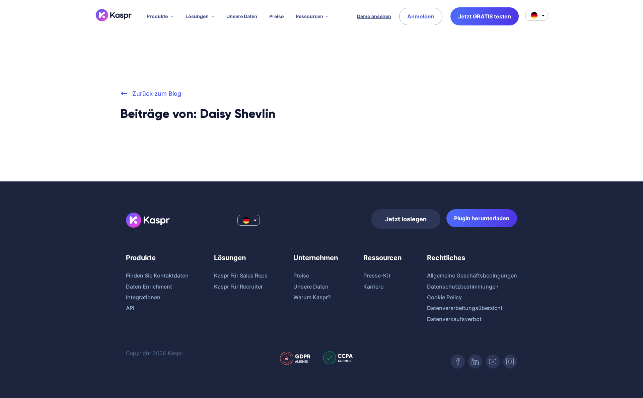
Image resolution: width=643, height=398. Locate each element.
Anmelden (420, 16)
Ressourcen (309, 16)
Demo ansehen (374, 16)
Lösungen (197, 16)
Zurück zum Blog (156, 93)
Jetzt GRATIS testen (484, 16)
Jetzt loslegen (406, 219)
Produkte (157, 16)
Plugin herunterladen (481, 218)
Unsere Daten (241, 16)
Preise (276, 16)
